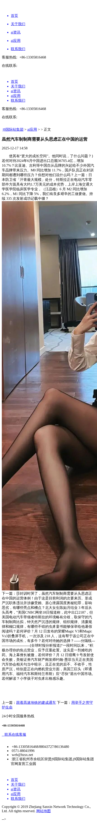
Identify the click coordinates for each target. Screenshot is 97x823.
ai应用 (32, 129)
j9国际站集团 (13, 129)
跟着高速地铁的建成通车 (36, 702)
